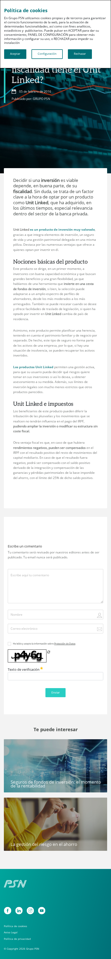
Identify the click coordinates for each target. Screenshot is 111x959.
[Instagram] (30, 910)
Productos (14, 745)
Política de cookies (15, 926)
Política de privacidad (17, 939)
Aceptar (15, 54)
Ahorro (12, 803)
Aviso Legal (11, 932)
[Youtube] (41, 910)
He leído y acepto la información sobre (44, 643)
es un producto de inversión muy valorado (62, 229)
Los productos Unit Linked (33, 367)
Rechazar (80, 54)
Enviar (55, 692)
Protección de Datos (64, 643)
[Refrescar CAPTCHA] (48, 652)
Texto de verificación (24, 669)
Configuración (47, 54)
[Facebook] (7, 910)
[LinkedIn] (19, 910)
